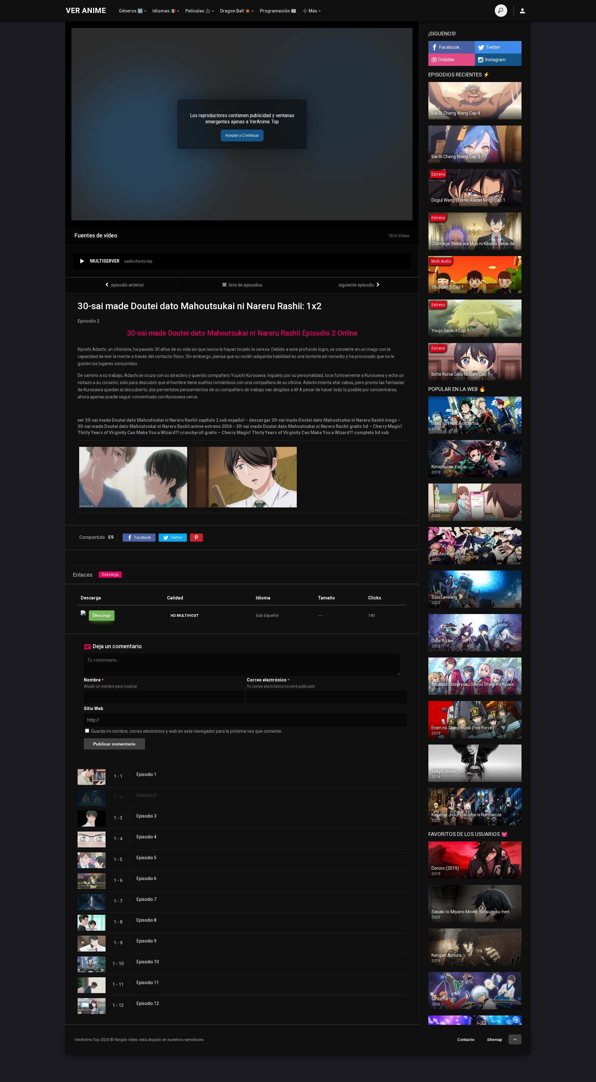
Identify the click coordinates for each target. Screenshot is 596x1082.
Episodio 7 (146, 899)
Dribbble (446, 59)
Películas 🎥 (197, 10)
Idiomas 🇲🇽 (164, 10)
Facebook (449, 47)
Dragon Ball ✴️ (235, 10)
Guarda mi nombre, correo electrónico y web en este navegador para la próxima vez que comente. (186, 731)
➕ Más (309, 10)
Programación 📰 (278, 10)
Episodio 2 (146, 795)
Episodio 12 (148, 1003)
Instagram (495, 59)
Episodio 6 (146, 878)
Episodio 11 (148, 982)
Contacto (465, 1039)
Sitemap (494, 1039)
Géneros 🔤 (131, 10)
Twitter (493, 47)
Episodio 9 (146, 940)
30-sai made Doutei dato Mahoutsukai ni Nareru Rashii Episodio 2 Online (242, 333)
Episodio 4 (146, 836)
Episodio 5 (146, 857)
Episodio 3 (146, 816)
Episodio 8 (146, 920)
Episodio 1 (146, 774)
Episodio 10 (148, 961)
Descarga (110, 574)
